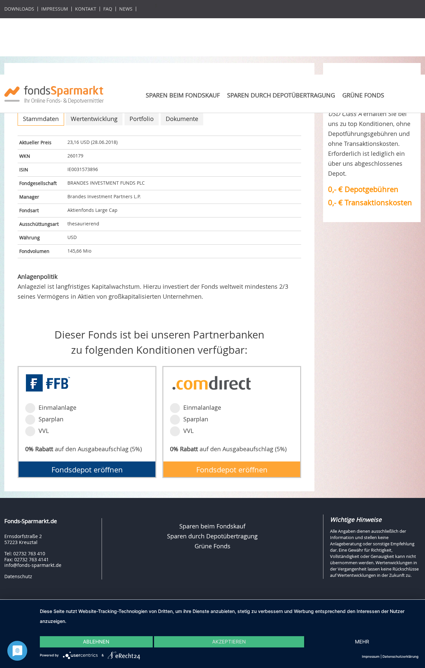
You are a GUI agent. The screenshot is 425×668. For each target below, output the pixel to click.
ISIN (23, 169)
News (125, 9)
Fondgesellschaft (38, 183)
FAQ (107, 9)
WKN (24, 156)
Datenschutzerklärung (400, 656)
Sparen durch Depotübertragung (281, 95)
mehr (362, 641)
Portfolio (141, 119)
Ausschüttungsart (39, 224)
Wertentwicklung (94, 119)
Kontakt (85, 9)
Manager (29, 197)
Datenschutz (18, 576)
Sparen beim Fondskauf (183, 95)
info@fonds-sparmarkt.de (32, 565)
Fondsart (29, 210)
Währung (29, 237)
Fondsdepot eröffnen (87, 469)
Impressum (54, 9)
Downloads (19, 9)
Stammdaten (41, 119)
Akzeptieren (229, 641)
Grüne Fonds (363, 95)
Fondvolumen (34, 251)
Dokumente (182, 119)
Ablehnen (96, 641)
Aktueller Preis (35, 142)
